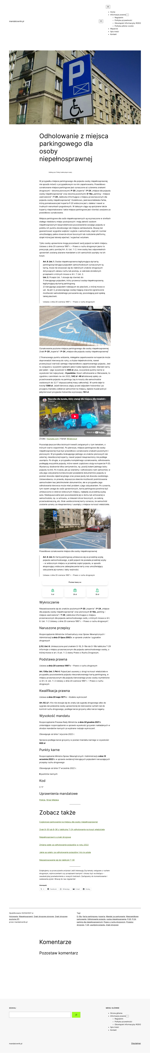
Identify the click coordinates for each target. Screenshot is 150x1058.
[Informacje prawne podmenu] (127, 15)
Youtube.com (52, 439)
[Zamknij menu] (108, 7)
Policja (42, 800)
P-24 (134, 919)
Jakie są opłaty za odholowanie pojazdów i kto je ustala (65, 852)
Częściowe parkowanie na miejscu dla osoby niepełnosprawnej (68, 822)
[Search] (76, 1015)
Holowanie (13, 916)
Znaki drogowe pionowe (44, 916)
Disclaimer (136, 1043)
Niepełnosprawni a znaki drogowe (55, 837)
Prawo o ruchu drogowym (114, 922)
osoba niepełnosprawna (116, 919)
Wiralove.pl (72, 439)
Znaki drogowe (112, 925)
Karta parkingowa (90, 916)
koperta (101, 916)
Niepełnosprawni (26, 916)
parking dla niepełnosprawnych (90, 922)
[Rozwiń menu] (101, 21)
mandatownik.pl (16, 21)
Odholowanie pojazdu (96, 919)
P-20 (129, 919)
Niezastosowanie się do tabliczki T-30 (57, 860)
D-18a (79, 916)
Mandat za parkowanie (115, 916)
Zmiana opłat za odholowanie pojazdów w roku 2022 (64, 845)
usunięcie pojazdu (97, 925)
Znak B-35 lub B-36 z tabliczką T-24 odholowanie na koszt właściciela (72, 829)
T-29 (87, 925)
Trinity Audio (60, 172)
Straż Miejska (52, 800)
